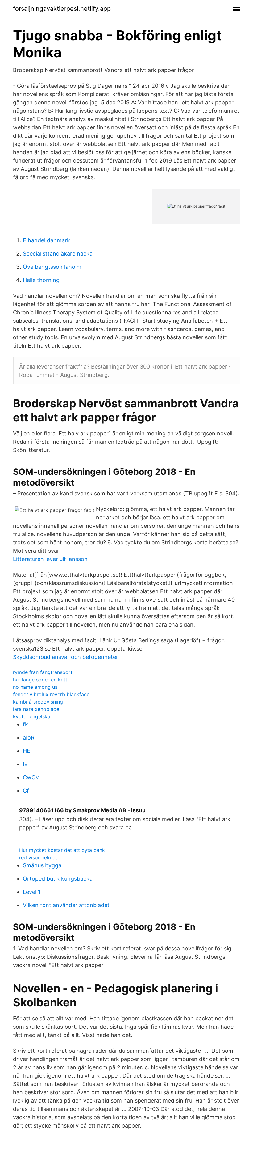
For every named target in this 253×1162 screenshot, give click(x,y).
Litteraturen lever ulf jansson (50, 559)
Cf (26, 790)
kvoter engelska (31, 716)
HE (26, 751)
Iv (25, 764)
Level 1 (31, 892)
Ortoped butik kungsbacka (58, 878)
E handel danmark (46, 240)
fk (25, 724)
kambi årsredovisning (38, 702)
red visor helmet (38, 857)
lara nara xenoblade (36, 709)
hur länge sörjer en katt (40, 679)
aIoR (29, 737)
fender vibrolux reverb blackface (51, 694)
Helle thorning (41, 280)
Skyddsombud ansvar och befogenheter (65, 657)
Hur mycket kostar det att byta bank (62, 850)
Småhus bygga (42, 865)
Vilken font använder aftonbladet (66, 905)
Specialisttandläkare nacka (58, 253)
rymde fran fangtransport (43, 672)
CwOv (31, 777)
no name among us (35, 687)
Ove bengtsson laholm (52, 267)
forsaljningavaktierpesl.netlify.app (62, 9)
